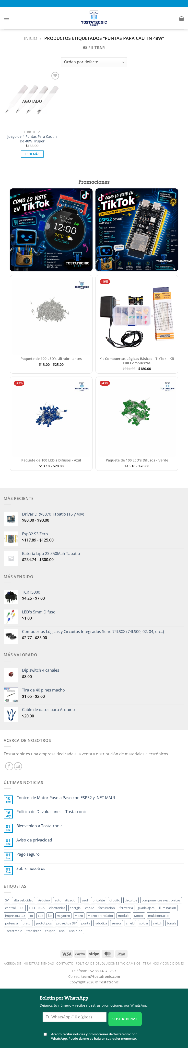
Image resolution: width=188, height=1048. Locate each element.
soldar (143, 923)
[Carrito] (181, 18)
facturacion (106, 908)
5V (7, 900)
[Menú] (7, 18)
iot (31, 915)
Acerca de (12, 963)
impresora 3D (15, 915)
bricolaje (99, 900)
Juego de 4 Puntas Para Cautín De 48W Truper (32, 138)
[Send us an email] (18, 766)
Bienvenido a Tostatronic (39, 826)
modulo (123, 915)
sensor (116, 923)
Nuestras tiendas (39, 963)
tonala (171, 923)
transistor (33, 931)
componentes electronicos (161, 900)
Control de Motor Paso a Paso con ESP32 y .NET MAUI (65, 797)
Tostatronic (13, 931)
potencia (11, 923)
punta (85, 923)
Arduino (44, 900)
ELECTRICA (37, 908)
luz (50, 915)
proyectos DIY (66, 923)
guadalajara (146, 908)
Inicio (30, 38)
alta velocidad (23, 900)
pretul (27, 923)
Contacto (64, 963)
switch (157, 923)
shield (130, 923)
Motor (138, 915)
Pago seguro (28, 854)
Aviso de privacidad (34, 840)
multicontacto (158, 915)
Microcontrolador (100, 915)
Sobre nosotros (30, 868)
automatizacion (66, 900)
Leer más (32, 154)
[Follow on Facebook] (9, 766)
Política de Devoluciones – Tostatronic (51, 811)
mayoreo (63, 915)
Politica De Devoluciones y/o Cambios (108, 963)
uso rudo (75, 931)
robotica (101, 923)
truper (50, 931)
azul (85, 900)
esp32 (89, 908)
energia (75, 908)
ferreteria (126, 908)
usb (62, 931)
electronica (57, 908)
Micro (79, 915)
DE (22, 908)
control (10, 908)
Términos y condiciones (163, 963)
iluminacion (167, 908)
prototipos (44, 923)
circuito (114, 900)
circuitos (131, 900)
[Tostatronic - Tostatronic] (94, 18)
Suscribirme (125, 1018)
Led (40, 915)
